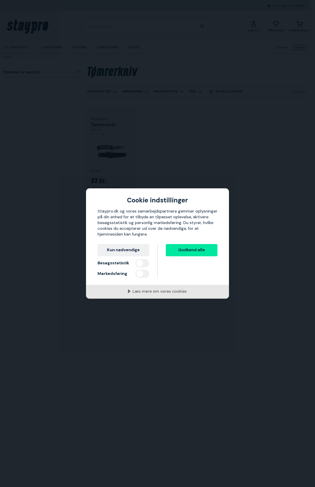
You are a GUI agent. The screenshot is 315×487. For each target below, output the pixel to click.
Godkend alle (191, 250)
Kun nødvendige (123, 250)
